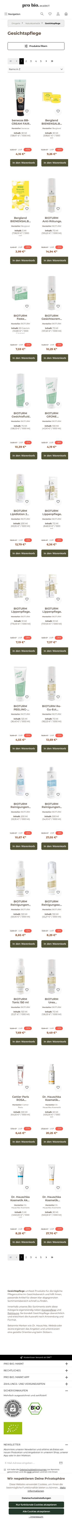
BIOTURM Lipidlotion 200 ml (20, 512)
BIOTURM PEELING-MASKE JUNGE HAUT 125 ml (20, 708)
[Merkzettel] (50, 14)
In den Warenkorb (24, 162)
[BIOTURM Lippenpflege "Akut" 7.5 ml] (51, 488)
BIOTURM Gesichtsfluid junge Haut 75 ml (20, 415)
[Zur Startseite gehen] (36, 5)
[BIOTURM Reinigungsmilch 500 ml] (51, 781)
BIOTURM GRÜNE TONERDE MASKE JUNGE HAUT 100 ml (52, 415)
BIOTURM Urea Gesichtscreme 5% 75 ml (52, 1001)
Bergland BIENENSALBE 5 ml (20, 219)
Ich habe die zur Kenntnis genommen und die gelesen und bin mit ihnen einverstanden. (33, 1471)
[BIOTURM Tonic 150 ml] (20, 976)
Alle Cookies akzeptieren (36, 1511)
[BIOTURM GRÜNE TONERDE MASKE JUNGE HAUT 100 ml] (51, 390)
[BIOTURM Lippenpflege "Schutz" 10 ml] (51, 586)
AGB (29, 1472)
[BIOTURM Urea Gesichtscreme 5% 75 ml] (51, 976)
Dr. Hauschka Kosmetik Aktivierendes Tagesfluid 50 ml (51, 1098)
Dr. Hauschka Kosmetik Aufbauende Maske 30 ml (51, 1198)
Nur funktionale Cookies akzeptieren (36, 1504)
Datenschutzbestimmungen (33, 1469)
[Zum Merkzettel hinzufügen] (27, 112)
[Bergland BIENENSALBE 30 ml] (51, 97)
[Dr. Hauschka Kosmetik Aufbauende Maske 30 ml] (51, 1174)
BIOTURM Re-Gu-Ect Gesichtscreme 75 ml (52, 708)
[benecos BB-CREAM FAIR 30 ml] (20, 97)
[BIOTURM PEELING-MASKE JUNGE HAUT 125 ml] (20, 683)
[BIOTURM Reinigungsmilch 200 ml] (20, 781)
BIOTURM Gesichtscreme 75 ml (52, 317)
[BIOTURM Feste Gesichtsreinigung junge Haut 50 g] (20, 293)
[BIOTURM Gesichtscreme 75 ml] (51, 293)
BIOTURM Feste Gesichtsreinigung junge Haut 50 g (20, 317)
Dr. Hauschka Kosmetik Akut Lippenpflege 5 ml (20, 1198)
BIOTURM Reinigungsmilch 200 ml (20, 805)
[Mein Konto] (58, 14)
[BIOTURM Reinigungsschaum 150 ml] (51, 879)
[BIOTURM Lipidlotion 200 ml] (20, 488)
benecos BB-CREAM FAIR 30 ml (20, 122)
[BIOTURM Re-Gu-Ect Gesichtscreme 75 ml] (51, 683)
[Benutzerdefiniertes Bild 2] (13, 1428)
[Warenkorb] (66, 14)
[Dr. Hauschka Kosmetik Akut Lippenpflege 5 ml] (20, 1174)
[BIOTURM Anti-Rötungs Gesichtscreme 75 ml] (51, 195)
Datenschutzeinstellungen (36, 1498)
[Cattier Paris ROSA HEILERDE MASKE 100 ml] (20, 1074)
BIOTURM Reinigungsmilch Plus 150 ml (20, 903)
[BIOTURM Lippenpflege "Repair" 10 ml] (20, 586)
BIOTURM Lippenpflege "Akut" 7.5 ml (51, 512)
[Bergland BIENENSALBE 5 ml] (20, 195)
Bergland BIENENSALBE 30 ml (52, 122)
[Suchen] (42, 14)
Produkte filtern (38, 46)
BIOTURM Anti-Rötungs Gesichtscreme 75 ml (52, 219)
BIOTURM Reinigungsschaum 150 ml (52, 903)
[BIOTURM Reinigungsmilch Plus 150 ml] (20, 879)
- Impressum (36, 1516)
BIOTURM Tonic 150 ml (20, 1001)
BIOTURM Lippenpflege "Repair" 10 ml (20, 610)
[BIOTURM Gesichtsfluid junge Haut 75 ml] (20, 390)
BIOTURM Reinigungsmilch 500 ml (52, 805)
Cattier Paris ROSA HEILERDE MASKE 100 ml (20, 1098)
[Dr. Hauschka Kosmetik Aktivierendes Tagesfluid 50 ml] (51, 1074)
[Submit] (61, 1463)
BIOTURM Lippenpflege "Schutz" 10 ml (51, 610)
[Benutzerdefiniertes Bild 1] (35, 1408)
